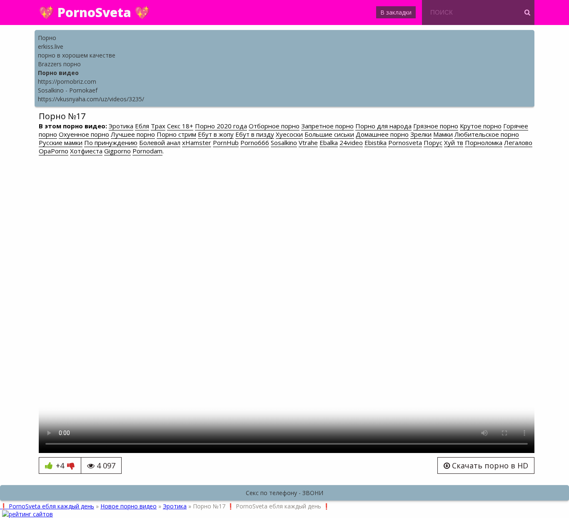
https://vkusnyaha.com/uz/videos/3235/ (91, 99)
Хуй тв (453, 142)
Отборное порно (274, 126)
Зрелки (421, 134)
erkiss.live (50, 46)
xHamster (196, 142)
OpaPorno (53, 151)
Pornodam (147, 151)
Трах (158, 126)
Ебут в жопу (216, 134)
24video (351, 142)
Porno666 (254, 142)
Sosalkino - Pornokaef (67, 90)
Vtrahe (308, 142)
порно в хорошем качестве (76, 55)
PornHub (226, 142)
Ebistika (375, 142)
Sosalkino (284, 142)
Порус (433, 142)
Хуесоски (289, 134)
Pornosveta (405, 142)
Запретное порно (327, 126)
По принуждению (110, 142)
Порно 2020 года (221, 126)
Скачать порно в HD (489, 465)
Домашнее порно (382, 134)
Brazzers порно (59, 64)
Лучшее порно (133, 134)
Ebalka (328, 142)
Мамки (443, 134)
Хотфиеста (86, 151)
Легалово (518, 142)
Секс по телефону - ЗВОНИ (284, 493)
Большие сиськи (329, 134)
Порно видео (58, 73)
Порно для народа (383, 126)
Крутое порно (481, 126)
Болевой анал (159, 142)
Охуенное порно (84, 134)
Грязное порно (435, 126)
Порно (47, 38)
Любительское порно (486, 134)
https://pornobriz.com (67, 81)
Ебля (142, 126)
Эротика (121, 126)
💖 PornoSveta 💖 (94, 12)
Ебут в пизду (254, 134)
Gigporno (117, 151)
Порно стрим (176, 134)
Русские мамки (60, 142)
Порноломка (483, 142)
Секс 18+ (180, 126)
